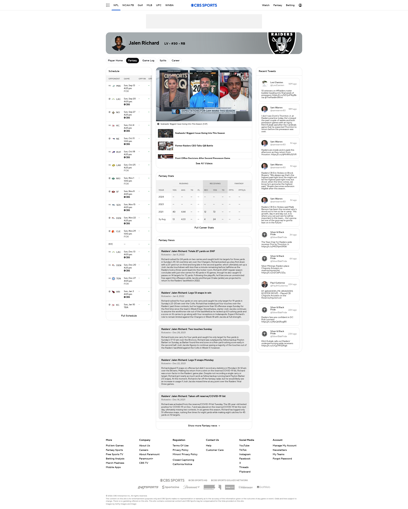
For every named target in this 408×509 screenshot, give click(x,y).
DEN (118, 218)
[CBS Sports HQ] (197, 480)
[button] (108, 5)
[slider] (204, 112)
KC (118, 125)
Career (176, 60)
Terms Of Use (181, 445)
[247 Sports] (148, 486)
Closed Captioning (183, 460)
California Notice (182, 464)
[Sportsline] (170, 486)
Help (208, 445)
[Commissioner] (212, 486)
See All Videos (204, 163)
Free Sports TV (114, 454)
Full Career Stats (204, 227)
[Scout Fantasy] (245, 487)
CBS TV (143, 463)
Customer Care (215, 450)
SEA (118, 205)
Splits (163, 60)
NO (118, 112)
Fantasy (132, 60)
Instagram (245, 454)
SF (117, 191)
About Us (144, 445)
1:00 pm (129, 140)
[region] (204, 94)
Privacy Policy (180, 450)
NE (117, 138)
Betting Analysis (115, 458)
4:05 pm (130, 100)
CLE (118, 231)
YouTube (244, 445)
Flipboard (245, 471)
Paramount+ (146, 458)
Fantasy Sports (114, 450)
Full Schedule (129, 315)
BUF (118, 152)
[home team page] (113, 86)
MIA (118, 86)
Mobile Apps (113, 467)
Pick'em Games (115, 445)
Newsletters (280, 450)
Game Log (148, 60)
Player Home (115, 60)
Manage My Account (284, 445)
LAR (118, 165)
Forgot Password (282, 458)
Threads (243, 467)
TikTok (243, 450)
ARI (118, 291)
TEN (118, 278)
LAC (118, 99)
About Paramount (149, 454)
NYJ (118, 178)
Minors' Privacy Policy (185, 454)
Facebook (244, 458)
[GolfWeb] (263, 487)
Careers (143, 450)
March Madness (115, 463)
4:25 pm (129, 87)
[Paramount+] (191, 486)
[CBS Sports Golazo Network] (229, 480)
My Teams (278, 454)
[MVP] (230, 486)
